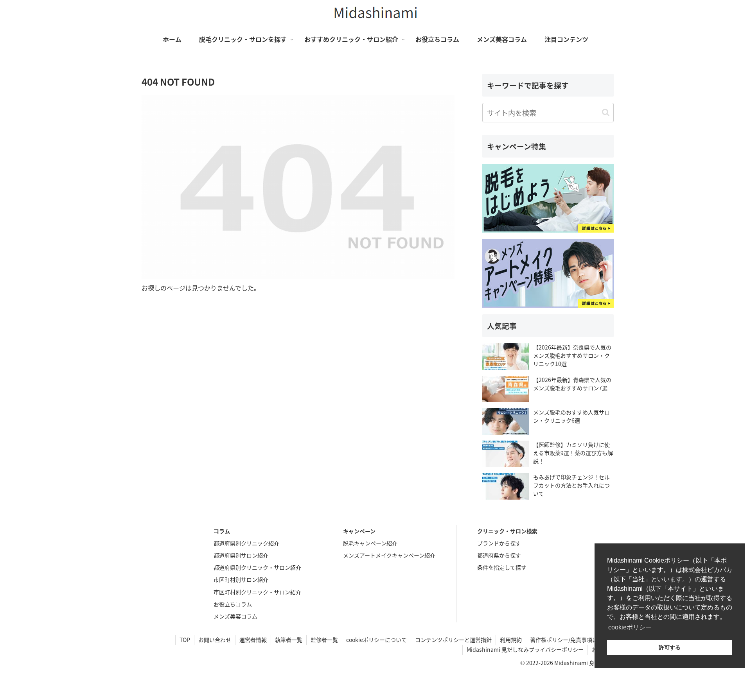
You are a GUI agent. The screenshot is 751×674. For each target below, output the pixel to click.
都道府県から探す (499, 555)
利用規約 (511, 640)
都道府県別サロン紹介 (241, 555)
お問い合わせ (214, 640)
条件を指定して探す (501, 567)
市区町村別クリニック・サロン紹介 (257, 592)
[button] (606, 112)
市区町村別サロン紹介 (241, 579)
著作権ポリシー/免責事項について (572, 640)
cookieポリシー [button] (630, 627)
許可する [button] (670, 647)
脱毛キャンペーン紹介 (370, 543)
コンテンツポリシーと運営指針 (453, 640)
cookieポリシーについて (376, 640)
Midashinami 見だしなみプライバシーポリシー (525, 649)
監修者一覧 (324, 640)
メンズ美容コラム (235, 616)
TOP (185, 640)
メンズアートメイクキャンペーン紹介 (389, 555)
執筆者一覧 (288, 640)
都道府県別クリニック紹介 (246, 543)
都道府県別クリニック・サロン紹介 (257, 567)
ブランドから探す (499, 543)
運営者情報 (253, 640)
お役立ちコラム (233, 604)
